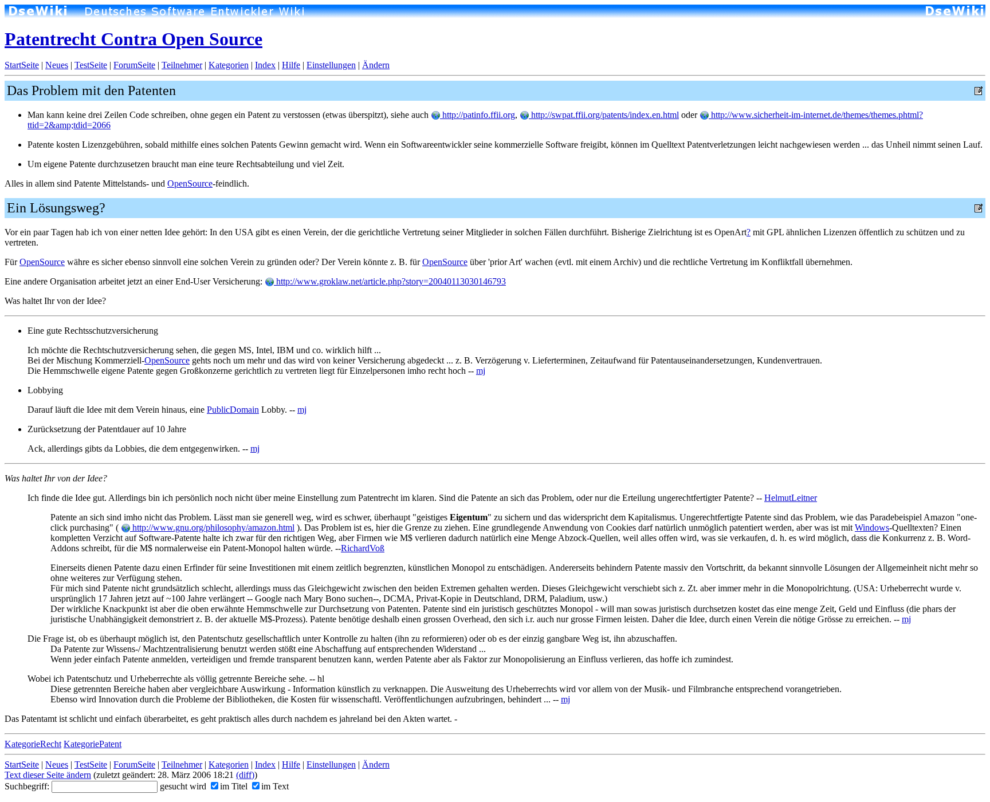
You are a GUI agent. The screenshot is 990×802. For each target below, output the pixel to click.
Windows (872, 527)
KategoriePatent (92, 744)
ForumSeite (134, 65)
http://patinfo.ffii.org (477, 115)
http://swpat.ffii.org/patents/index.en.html (604, 115)
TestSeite (90, 65)
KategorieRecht (33, 744)
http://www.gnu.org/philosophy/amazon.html (212, 527)
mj (480, 371)
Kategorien (229, 65)
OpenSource (190, 183)
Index (265, 65)
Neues (56, 65)
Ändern (376, 65)
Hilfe (291, 65)
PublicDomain (233, 409)
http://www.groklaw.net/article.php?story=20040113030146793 (390, 281)
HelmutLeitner (790, 498)
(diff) (245, 775)
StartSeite (22, 65)
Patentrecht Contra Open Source (133, 39)
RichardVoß (362, 548)
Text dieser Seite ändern (48, 775)
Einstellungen (331, 65)
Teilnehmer (182, 65)
